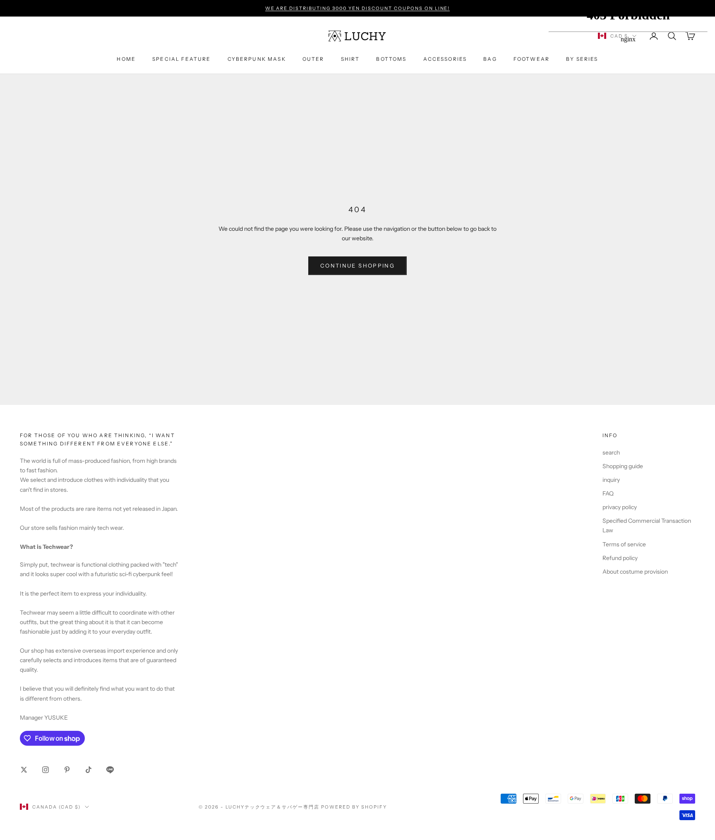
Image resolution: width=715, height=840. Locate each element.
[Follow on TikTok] (88, 770)
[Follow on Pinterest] (67, 770)
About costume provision (635, 571)
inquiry (611, 479)
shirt (350, 59)
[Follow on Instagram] (45, 770)
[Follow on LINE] (110, 770)
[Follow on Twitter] (24, 770)
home (126, 59)
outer (313, 59)
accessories (445, 59)
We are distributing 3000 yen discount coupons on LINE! (357, 8)
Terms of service (624, 544)
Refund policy (620, 558)
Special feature (181, 59)
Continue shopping (357, 265)
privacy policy (619, 507)
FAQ (608, 493)
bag (490, 59)
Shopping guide (622, 466)
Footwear (531, 59)
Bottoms (391, 59)
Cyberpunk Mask (257, 59)
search (611, 452)
